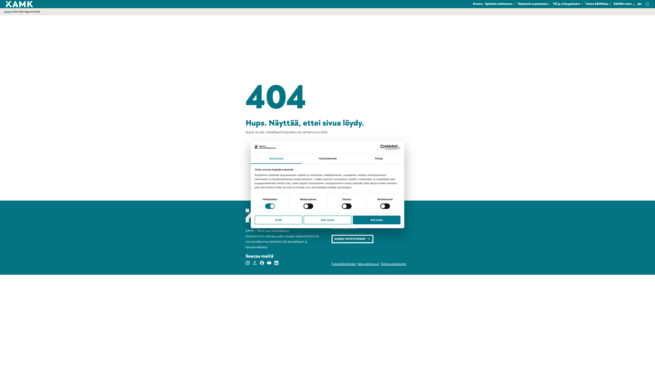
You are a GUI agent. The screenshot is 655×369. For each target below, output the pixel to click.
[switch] (308, 206)
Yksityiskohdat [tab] (327, 158)
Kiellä (278, 219)
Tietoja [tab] (379, 158)
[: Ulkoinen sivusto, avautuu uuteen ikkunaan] (386, 147)
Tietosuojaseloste (393, 264)
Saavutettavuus (368, 264)
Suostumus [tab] (276, 158)
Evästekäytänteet (344, 264)
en (639, 4)
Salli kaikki (376, 219)
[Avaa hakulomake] (647, 4)
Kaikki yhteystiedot (350, 239)
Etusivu (8, 11)
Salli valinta (327, 219)
